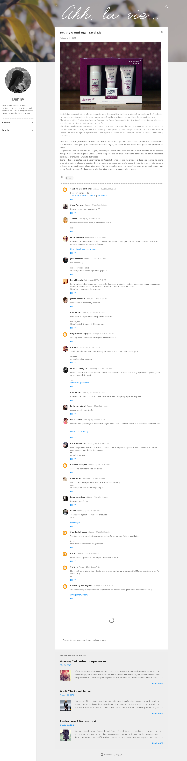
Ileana (73, 510)
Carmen (74, 567)
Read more (157, 683)
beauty (69, 178)
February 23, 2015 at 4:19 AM (97, 406)
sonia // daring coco (79, 368)
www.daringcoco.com (79, 382)
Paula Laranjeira (77, 497)
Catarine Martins (78, 443)
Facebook (80, 249)
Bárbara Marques (78, 464)
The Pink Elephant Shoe (81, 188)
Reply (73, 199)
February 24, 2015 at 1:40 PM (88, 553)
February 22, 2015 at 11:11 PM (93, 392)
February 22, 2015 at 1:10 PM (89, 347)
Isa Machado (76, 419)
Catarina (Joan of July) (81, 585)
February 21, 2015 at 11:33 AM (104, 189)
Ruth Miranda (76, 280)
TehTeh (73, 218)
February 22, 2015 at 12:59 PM (103, 333)
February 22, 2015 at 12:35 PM (93, 312)
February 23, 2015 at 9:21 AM (94, 478)
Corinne (74, 347)
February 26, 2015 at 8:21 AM (89, 567)
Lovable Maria (77, 237)
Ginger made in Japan (80, 333)
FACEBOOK (103, 195)
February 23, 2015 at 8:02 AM (98, 465)
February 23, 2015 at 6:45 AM (98, 443)
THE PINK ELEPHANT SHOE (82, 195)
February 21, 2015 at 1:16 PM (89, 219)
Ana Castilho (76, 478)
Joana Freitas (76, 258)
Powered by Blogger (113, 754)
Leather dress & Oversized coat (78, 721)
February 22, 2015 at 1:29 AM (94, 259)
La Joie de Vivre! (77, 406)
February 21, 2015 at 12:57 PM (95, 205)
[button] (161, 32)
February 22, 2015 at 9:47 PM (101, 368)
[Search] (166, 7)
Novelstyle (75, 522)
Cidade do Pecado (78, 532)
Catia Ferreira (76, 205)
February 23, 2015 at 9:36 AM (97, 497)
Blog (72, 249)
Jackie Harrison (77, 298)
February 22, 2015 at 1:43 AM (95, 280)
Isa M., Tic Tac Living (79, 431)
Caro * (73, 553)
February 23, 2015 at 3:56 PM (99, 532)
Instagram (91, 249)
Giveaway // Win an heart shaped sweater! (84, 661)
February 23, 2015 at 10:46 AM (88, 511)
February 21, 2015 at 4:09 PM (95, 237)
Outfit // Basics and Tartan (75, 691)
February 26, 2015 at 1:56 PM (103, 586)
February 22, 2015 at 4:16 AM (96, 299)
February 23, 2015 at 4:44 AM (94, 419)
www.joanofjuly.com (79, 594)
